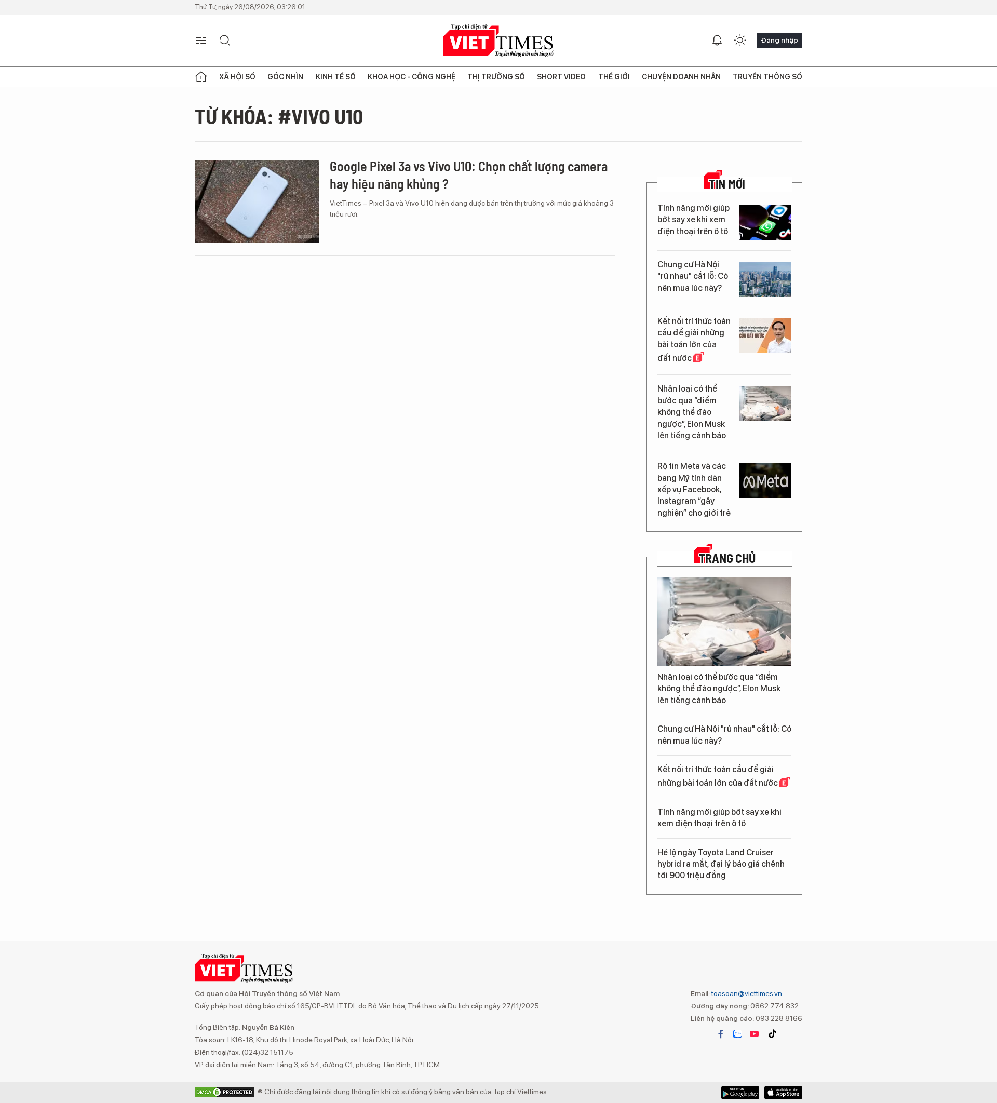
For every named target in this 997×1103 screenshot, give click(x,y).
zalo (737, 1034)
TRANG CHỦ (727, 558)
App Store (740, 1092)
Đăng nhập (779, 40)
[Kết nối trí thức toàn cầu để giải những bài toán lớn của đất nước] (765, 335)
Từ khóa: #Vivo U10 (279, 115)
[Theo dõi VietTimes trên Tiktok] (772, 1034)
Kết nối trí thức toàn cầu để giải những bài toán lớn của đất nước (694, 339)
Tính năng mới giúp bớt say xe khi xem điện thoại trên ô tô (693, 219)
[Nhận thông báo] (717, 40)
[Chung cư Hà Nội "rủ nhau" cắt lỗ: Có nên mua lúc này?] (765, 279)
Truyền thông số (767, 77)
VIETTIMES (498, 40)
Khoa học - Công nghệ (411, 77)
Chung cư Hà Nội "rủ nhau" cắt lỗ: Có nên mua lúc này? (692, 276)
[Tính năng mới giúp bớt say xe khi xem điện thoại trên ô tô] (765, 222)
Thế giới (614, 77)
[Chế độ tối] (740, 40)
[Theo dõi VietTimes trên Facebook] (721, 1034)
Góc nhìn (285, 77)
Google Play (783, 1092)
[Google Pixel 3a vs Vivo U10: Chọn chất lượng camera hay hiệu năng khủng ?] (257, 201)
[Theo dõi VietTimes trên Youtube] (754, 1034)
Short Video (561, 77)
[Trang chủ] (201, 76)
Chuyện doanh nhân (681, 77)
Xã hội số (237, 77)
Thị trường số (496, 77)
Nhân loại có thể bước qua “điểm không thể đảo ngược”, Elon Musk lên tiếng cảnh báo (691, 412)
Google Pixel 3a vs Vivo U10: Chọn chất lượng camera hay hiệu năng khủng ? (469, 175)
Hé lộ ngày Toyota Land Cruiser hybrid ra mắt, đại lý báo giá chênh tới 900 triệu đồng (721, 864)
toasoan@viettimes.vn (746, 993)
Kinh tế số (336, 77)
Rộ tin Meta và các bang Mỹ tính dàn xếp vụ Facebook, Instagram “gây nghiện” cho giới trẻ (694, 489)
